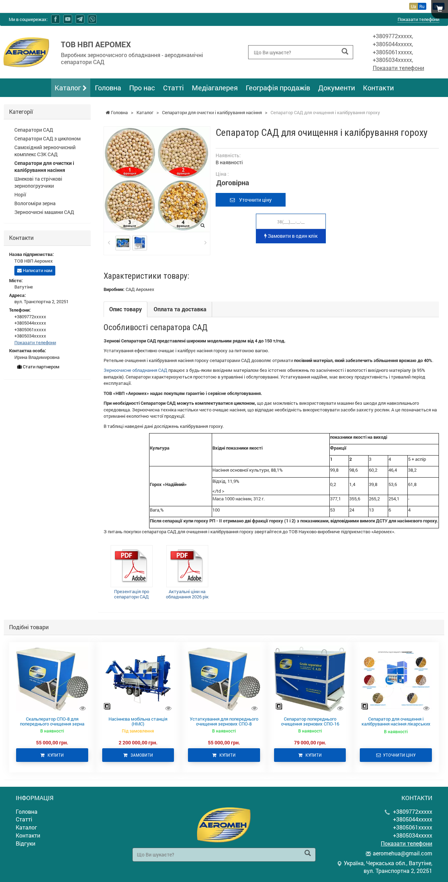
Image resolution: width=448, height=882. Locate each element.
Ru (422, 6)
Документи (336, 87)
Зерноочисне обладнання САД (135, 370)
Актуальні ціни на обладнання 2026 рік (187, 594)
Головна (108, 87)
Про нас (142, 87)
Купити (54, 755)
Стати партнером (40, 366)
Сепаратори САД (33, 129)
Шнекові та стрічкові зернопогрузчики (38, 182)
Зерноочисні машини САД (44, 212)
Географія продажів (278, 87)
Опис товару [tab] (125, 309)
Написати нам (37, 270)
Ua (413, 6)
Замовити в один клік (292, 235)
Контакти (378, 87)
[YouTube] (67, 19)
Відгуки (25, 843)
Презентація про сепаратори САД (131, 594)
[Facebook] (55, 19)
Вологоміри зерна (35, 203)
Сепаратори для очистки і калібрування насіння (44, 166)
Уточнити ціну (253, 199)
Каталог (69, 87)
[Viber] (92, 19)
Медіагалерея (215, 87)
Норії (20, 194)
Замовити (140, 755)
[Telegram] (80, 19)
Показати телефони (418, 19)
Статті (173, 87)
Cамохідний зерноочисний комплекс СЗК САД (45, 151)
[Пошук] (345, 51)
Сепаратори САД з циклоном (47, 138)
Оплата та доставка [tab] (180, 309)
